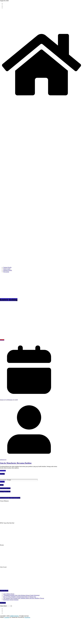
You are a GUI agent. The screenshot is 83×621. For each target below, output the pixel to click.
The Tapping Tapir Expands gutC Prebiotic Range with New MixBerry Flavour (23, 598)
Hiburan (2, 340)
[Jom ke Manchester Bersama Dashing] (32, 338)
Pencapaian (6, 271)
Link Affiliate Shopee (8, 594)
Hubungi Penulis (7, 270)
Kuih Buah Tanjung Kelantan (10, 599)
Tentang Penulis (7, 267)
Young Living (6, 268)
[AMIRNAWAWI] (41, 31)
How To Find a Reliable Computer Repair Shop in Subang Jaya (19, 596)
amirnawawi (3, 459)
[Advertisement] (41, 285)
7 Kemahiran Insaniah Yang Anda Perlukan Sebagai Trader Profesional (21, 595)
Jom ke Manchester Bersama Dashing (15, 463)
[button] (32, 321)
